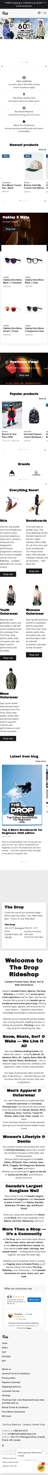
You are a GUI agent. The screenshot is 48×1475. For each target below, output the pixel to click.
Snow (4, 1343)
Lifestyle (6, 1356)
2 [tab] (23, 62)
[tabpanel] (24, 31)
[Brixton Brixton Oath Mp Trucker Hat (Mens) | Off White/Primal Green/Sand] (34, 166)
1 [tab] (21, 62)
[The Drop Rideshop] (5, 1336)
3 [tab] (25, 62)
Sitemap (6, 1395)
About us (6, 1369)
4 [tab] (27, 62)
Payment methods (11, 1382)
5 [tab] (28, 479)
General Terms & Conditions (16, 1373)
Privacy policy (8, 1377)
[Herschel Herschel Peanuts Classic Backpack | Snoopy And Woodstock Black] (34, 415)
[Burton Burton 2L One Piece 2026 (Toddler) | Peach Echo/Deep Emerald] (12, 415)
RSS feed (6, 1416)
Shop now (10, 229)
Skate (5, 1347)
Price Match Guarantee (13, 1411)
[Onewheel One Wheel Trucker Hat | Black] (12, 166)
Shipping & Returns (11, 1386)
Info (4, 1360)
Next (46, 66)
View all (42, 149)
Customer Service (11, 1391)
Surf (4, 1352)
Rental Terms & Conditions (15, 1407)
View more (41, 761)
